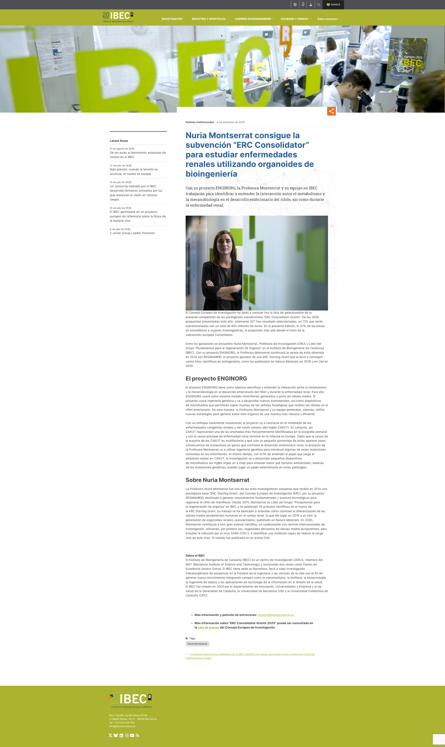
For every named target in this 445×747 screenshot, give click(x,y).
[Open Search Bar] (318, 4)
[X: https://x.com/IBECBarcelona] (110, 735)
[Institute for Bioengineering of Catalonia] (118, 17)
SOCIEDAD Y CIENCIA (294, 19)
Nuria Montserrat (197, 643)
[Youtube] (132, 735)
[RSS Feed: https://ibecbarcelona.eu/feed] (137, 735)
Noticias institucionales (200, 122)
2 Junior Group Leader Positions (132, 233)
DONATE (335, 4)
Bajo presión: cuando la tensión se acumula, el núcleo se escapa (134, 172)
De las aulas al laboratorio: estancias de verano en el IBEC (138, 155)
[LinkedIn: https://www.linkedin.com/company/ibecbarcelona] (121, 735)
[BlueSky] (116, 735)
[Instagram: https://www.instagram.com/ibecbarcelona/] (127, 735)
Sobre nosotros (327, 19)
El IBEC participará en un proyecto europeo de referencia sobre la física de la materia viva (138, 216)
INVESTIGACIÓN (172, 19)
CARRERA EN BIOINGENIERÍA (253, 19)
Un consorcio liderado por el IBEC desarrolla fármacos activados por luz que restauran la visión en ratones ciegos (136, 192)
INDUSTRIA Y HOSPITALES (208, 19)
